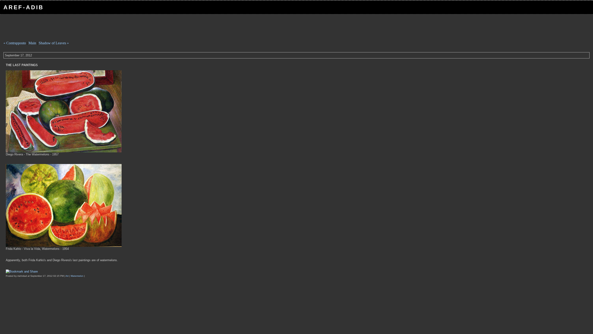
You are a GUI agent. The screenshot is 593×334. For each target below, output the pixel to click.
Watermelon (77, 276)
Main (32, 43)
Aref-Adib (23, 7)
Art (67, 276)
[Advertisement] (86, 27)
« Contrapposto (14, 43)
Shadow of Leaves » (54, 43)
